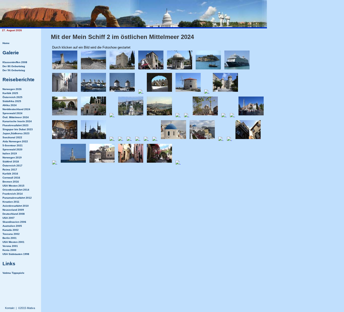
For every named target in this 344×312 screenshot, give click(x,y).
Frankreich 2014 (13, 193)
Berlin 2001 (10, 238)
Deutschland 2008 (14, 213)
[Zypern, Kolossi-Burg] (122, 69)
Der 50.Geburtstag (14, 70)
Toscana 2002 (11, 234)
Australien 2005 (12, 226)
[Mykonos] (65, 92)
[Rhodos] (159, 92)
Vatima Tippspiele (13, 273)
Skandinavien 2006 (14, 221)
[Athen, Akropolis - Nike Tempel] (120, 139)
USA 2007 (9, 217)
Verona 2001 (10, 246)
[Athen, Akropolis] (112, 139)
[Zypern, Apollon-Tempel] (65, 69)
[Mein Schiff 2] (237, 69)
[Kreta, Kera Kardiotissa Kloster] (65, 115)
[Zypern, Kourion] (93, 69)
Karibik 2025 (10, 93)
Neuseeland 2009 (13, 209)
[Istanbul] (131, 115)
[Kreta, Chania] (248, 139)
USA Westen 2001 (13, 242)
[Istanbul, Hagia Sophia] (251, 115)
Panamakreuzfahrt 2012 (17, 197)
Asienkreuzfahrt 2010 (16, 205)
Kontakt (9, 307)
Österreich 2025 (12, 97)
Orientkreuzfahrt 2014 (16, 189)
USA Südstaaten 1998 (16, 254)
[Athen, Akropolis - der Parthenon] (129, 139)
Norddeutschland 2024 (16, 109)
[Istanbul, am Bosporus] (178, 115)
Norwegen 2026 (12, 89)
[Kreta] (112, 115)
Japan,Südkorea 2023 (16, 133)
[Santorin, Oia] (155, 139)
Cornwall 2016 (11, 177)
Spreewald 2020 (12, 149)
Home (6, 43)
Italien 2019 (10, 153)
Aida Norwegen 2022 (15, 141)
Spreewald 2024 (12, 113)
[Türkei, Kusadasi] (151, 69)
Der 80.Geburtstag (14, 66)
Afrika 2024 (10, 105)
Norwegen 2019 (12, 157)
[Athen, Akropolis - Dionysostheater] (146, 139)
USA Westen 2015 (13, 185)
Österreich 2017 (12, 165)
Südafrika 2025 (12, 101)
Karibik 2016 (10, 173)
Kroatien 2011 (11, 201)
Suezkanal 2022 (12, 137)
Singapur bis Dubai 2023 (18, 129)
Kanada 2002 (11, 230)
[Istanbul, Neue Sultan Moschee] (205, 115)
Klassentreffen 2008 (15, 62)
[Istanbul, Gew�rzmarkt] (186, 115)
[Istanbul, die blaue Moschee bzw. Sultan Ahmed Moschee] (93, 139)
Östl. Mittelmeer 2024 (16, 117)
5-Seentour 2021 (13, 145)
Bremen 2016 (11, 181)
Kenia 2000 (9, 250)
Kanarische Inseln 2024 (17, 121)
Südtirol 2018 (11, 161)
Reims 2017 (10, 169)
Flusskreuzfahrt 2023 (15, 125)
